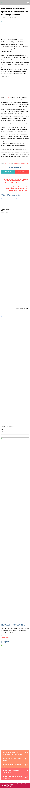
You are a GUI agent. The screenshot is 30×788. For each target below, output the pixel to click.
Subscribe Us (5, 637)
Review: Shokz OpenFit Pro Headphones (10, 771)
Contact (27, 783)
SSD (28, 163)
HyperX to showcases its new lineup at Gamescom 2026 (7, 428)
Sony (8, 97)
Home (18, 783)
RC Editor (4, 17)
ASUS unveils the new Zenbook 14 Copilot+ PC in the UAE (7, 209)
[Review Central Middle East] (6, 1)
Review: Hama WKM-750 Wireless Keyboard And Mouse (12, 753)
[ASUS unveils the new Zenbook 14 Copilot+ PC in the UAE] (7, 202)
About (22, 783)
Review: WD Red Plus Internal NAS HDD (11, 765)
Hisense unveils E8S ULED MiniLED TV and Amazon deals (22, 310)
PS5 (22, 163)
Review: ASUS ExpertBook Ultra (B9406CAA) (12, 777)
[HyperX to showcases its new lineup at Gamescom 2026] (7, 370)
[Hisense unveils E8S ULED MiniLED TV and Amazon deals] (22, 252)
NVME (5, 163)
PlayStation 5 (16, 163)
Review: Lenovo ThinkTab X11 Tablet (11, 759)
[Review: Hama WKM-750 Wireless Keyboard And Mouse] (15, 698)
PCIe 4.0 (10, 163)
